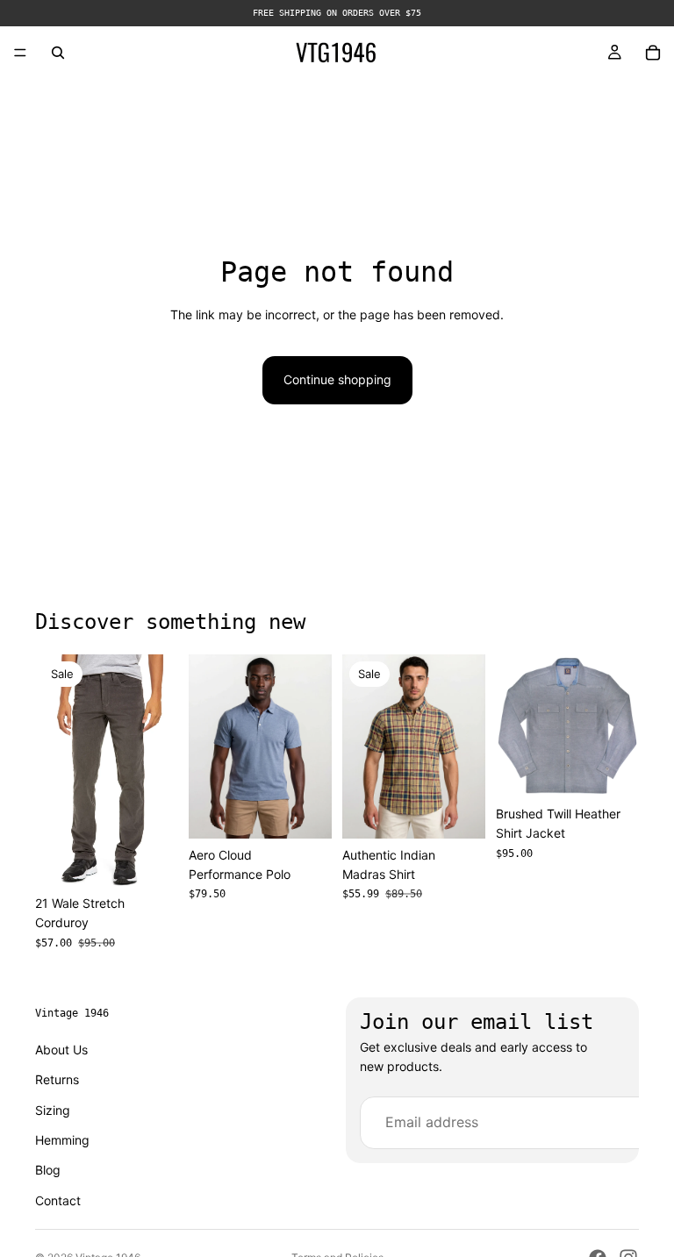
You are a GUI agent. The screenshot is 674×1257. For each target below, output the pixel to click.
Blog (48, 1169)
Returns (57, 1079)
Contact (58, 1199)
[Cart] (653, 52)
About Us (61, 1048)
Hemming (62, 1139)
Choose (166, 859)
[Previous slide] (208, 746)
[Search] (58, 52)
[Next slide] (312, 746)
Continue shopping (337, 379)
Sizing (52, 1109)
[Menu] (20, 52)
